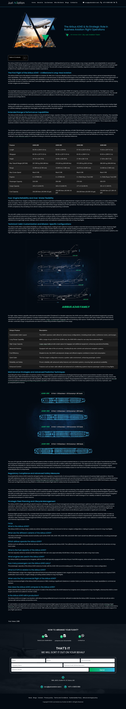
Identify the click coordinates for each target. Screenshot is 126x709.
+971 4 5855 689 (108, 2)
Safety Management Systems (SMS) (47, 480)
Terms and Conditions (61, 698)
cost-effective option (22, 136)
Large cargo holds (45, 344)
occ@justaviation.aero (92, 2)
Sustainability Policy (75, 698)
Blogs (35, 698)
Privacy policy (48, 698)
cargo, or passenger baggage (56, 319)
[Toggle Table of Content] (23, 58)
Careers (40, 698)
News (30, 698)
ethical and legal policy (90, 698)
